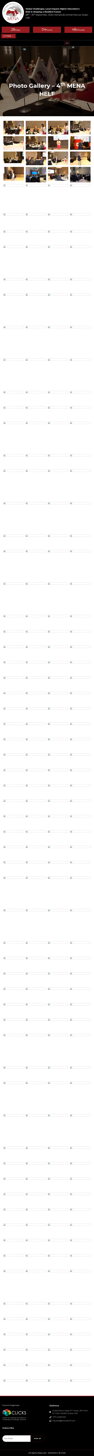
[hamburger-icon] (67, 43)
